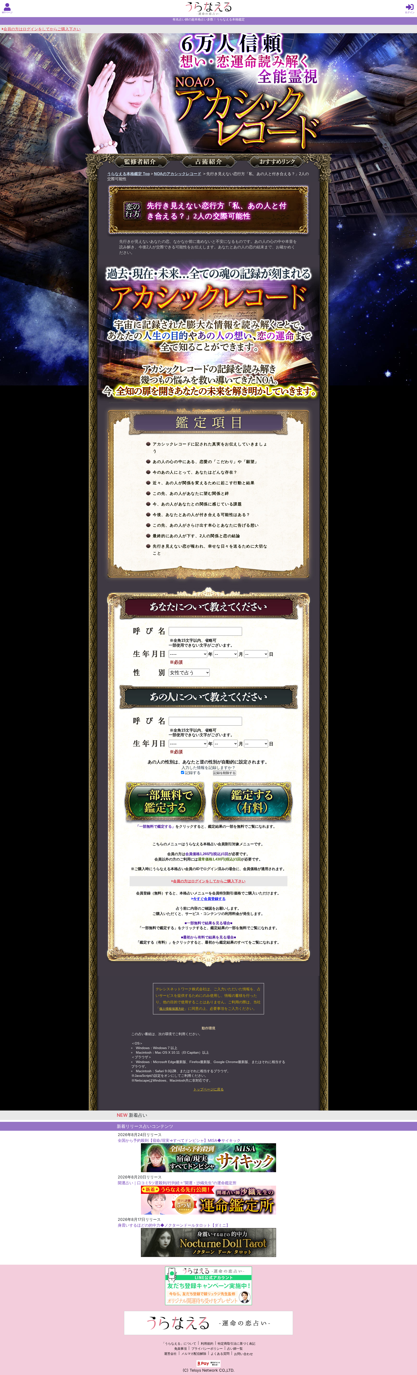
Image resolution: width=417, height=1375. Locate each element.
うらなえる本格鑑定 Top (128, 174)
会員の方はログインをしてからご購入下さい (42, 28)
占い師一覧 (235, 1348)
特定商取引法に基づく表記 (236, 1343)
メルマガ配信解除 (193, 1354)
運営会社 (170, 1354)
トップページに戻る (208, 1089)
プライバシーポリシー (207, 1348)
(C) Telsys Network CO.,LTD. (208, 1370)
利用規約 (207, 1343)
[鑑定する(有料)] (251, 802)
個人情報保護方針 (171, 1009)
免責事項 (180, 1348)
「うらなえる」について (179, 1343)
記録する (192, 773)
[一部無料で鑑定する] (165, 802)
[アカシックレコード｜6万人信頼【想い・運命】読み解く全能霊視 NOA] (208, 112)
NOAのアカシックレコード (177, 174)
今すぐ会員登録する (209, 899)
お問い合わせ (243, 1354)
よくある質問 (220, 1354)
